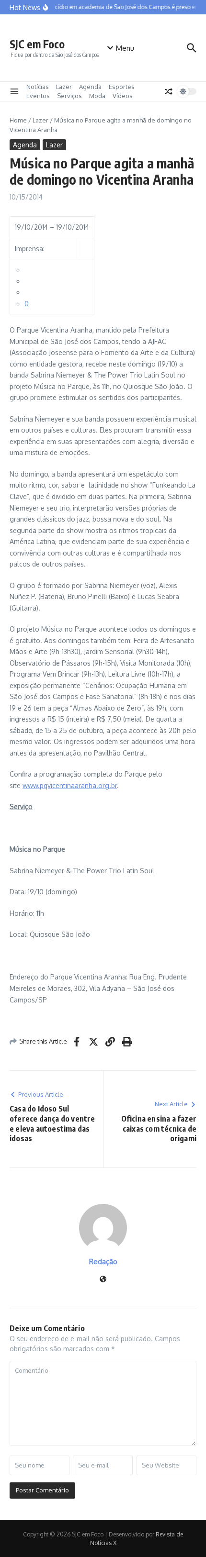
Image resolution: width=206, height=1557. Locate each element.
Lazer (64, 86)
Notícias (37, 86)
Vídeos (123, 96)
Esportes (122, 86)
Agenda (90, 86)
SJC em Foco (37, 44)
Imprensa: (30, 249)
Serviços (69, 96)
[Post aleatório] (168, 91)
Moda (97, 96)
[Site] (103, 1280)
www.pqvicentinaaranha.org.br (70, 785)
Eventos (38, 96)
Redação (103, 1261)
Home (18, 120)
